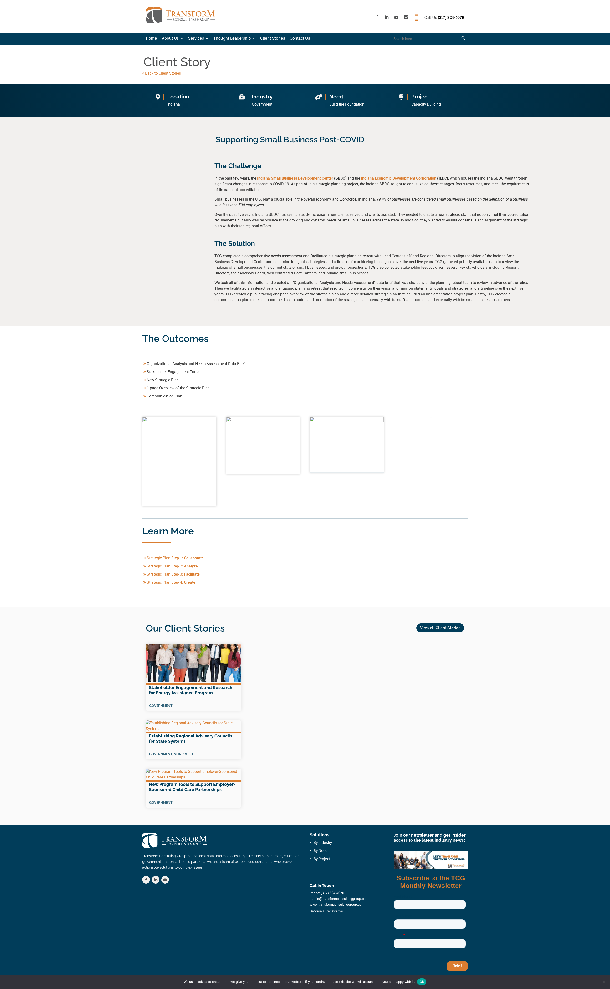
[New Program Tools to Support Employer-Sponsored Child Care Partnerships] (193, 775)
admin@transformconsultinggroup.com (339, 899)
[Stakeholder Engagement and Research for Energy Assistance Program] (193, 664)
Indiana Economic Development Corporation (398, 178)
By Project (322, 858)
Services (196, 39)
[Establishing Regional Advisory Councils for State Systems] (193, 726)
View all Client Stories (440, 628)
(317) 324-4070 (451, 17)
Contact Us (300, 39)
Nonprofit (183, 754)
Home (151, 39)
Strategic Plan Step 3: (173, 574)
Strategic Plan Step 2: (172, 566)
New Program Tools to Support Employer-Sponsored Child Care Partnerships (192, 787)
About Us (170, 39)
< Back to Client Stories (161, 73)
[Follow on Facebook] (377, 17)
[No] (604, 981)
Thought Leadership (232, 39)
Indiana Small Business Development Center (295, 178)
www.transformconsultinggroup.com (337, 904)
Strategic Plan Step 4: (171, 582)
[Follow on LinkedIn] (387, 17)
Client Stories (272, 39)
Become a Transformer (326, 911)
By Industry (323, 842)
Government (161, 706)
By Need (321, 850)
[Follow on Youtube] (396, 17)
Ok (422, 982)
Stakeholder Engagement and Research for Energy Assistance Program (190, 690)
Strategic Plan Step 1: (175, 558)
